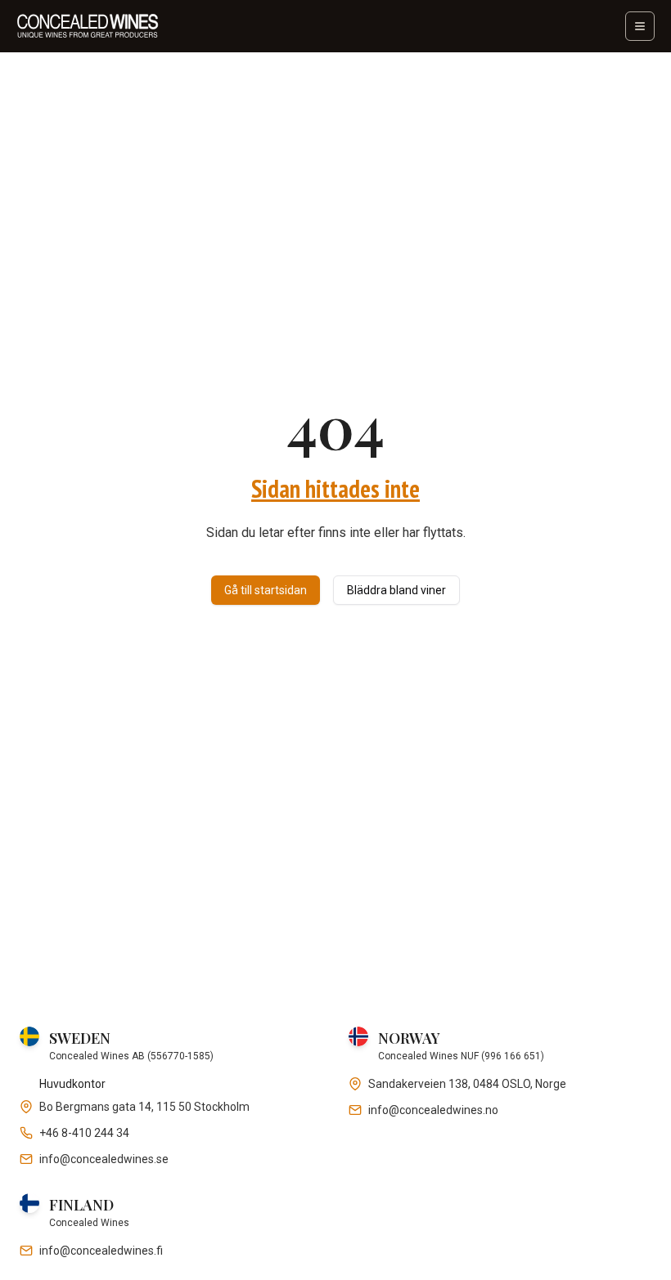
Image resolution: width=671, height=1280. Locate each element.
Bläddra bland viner (396, 590)
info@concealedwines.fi (101, 1250)
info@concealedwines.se (104, 1159)
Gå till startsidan (265, 590)
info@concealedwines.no (433, 1110)
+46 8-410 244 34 (84, 1132)
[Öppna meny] (640, 26)
